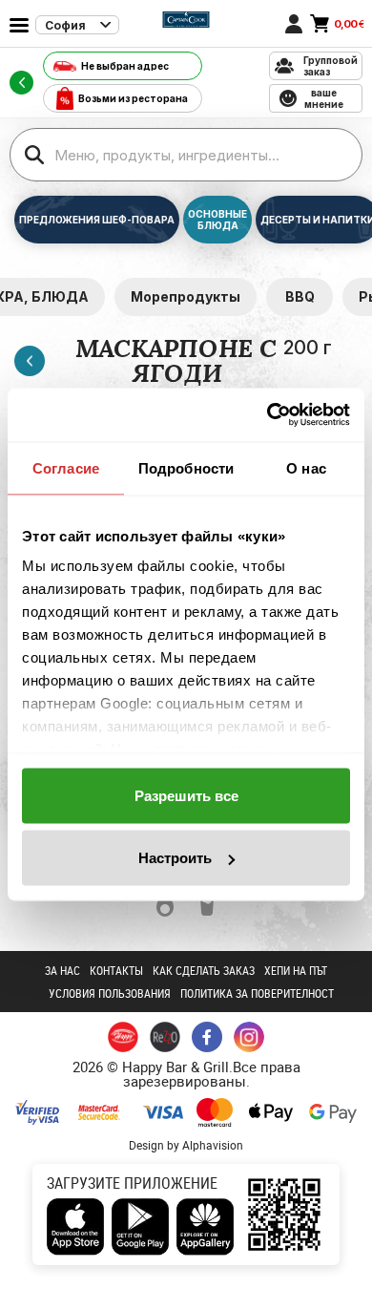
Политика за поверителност (257, 993)
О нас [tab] (306, 467)
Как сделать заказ (204, 970)
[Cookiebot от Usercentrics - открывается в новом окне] (267, 415)
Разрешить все (186, 795)
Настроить (175, 858)
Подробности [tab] (186, 467)
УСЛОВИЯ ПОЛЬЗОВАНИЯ (110, 993)
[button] (165, 906)
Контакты (116, 970)
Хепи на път (295, 970)
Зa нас (62, 970)
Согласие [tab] (65, 467)
